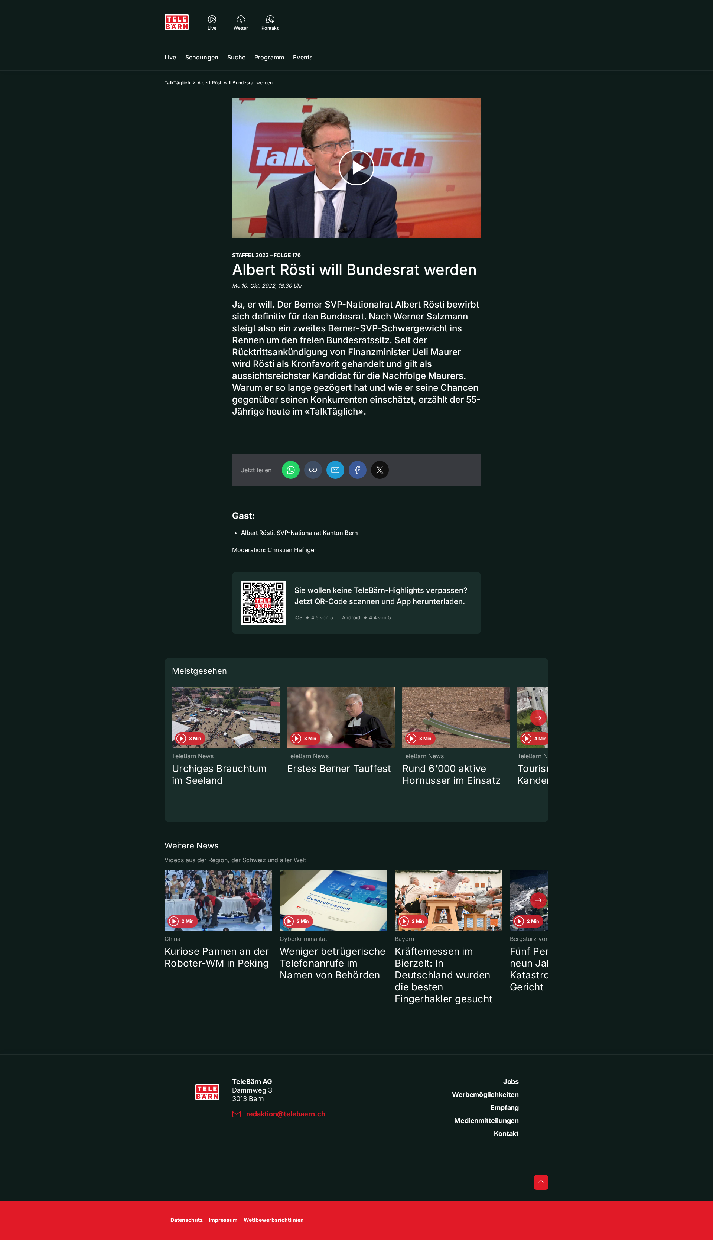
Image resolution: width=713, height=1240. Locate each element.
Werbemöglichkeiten (485, 1094)
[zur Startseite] (177, 22)
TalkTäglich (177, 82)
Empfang (505, 1107)
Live (170, 57)
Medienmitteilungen (486, 1120)
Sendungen (201, 57)
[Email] (335, 470)
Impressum (223, 1220)
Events (303, 57)
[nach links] (174, 718)
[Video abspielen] (356, 168)
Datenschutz (186, 1220)
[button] (313, 470)
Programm (269, 57)
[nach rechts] (538, 718)
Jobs (511, 1081)
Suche (236, 57)
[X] (380, 470)
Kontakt (506, 1133)
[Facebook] (358, 470)
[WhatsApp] (291, 470)
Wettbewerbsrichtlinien (274, 1220)
